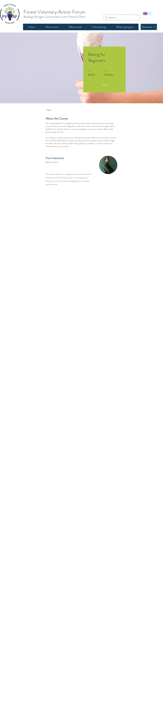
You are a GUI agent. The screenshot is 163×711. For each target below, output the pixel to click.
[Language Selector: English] (146, 13)
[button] (105, 85)
